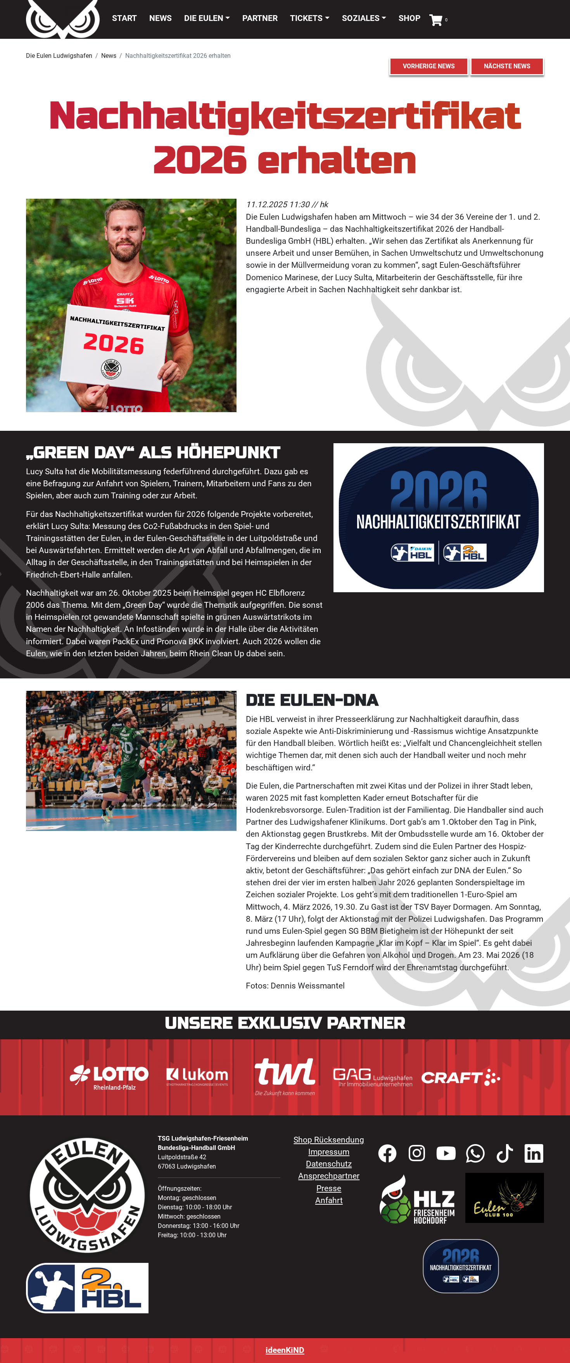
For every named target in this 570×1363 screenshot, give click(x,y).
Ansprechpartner (328, 1176)
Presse (328, 1188)
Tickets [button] (306, 18)
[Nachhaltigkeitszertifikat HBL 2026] (460, 1265)
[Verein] (417, 1198)
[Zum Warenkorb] (436, 19)
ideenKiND (285, 1350)
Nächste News (507, 66)
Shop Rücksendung (329, 1140)
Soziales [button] (361, 18)
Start (124, 18)
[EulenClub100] (504, 1197)
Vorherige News (429, 66)
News (160, 18)
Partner (260, 18)
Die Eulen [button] (203, 18)
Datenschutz (329, 1164)
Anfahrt (329, 1200)
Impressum (328, 1152)
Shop (410, 18)
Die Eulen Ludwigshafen (59, 55)
